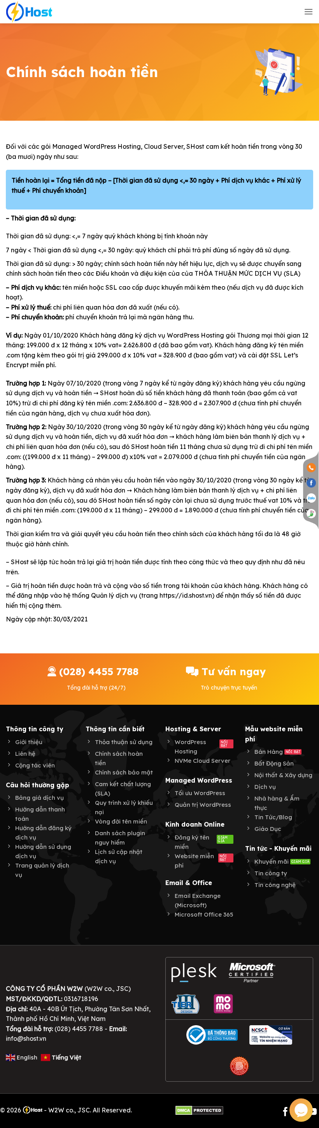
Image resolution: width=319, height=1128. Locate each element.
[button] (308, 11)
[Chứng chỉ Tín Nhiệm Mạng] (271, 1035)
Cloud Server (163, 146)
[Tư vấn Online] (311, 513)
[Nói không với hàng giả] (239, 1066)
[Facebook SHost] (311, 482)
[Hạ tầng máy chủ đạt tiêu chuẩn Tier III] (186, 1003)
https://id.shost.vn (186, 595)
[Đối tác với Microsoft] (252, 972)
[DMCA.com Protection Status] (199, 1110)
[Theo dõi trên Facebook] (285, 1112)
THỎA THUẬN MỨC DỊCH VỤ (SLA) (247, 273)
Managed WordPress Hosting (96, 146)
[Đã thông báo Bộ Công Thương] (212, 1035)
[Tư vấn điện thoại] (311, 467)
